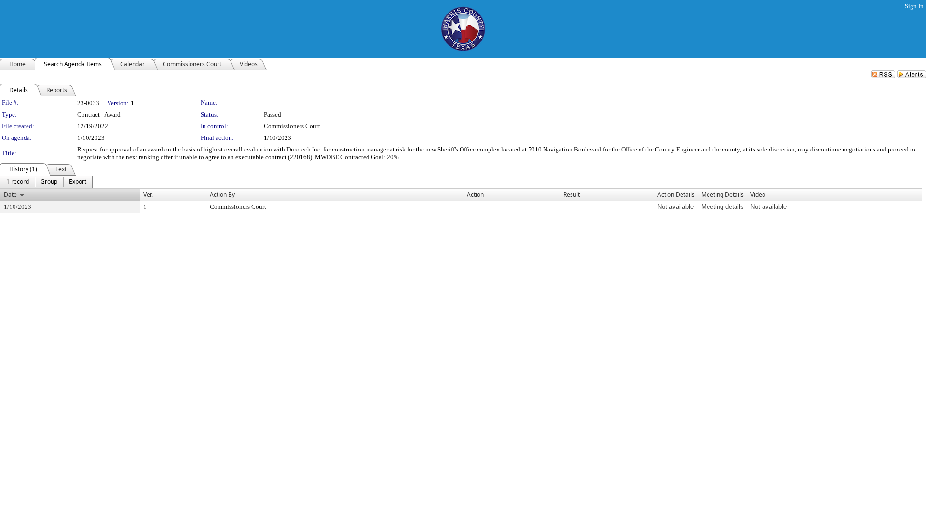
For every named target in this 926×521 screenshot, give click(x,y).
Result (571, 195)
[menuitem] (17, 182)
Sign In (914, 6)
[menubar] (46, 182)
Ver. (148, 195)
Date (10, 195)
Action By (222, 195)
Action (475, 195)
